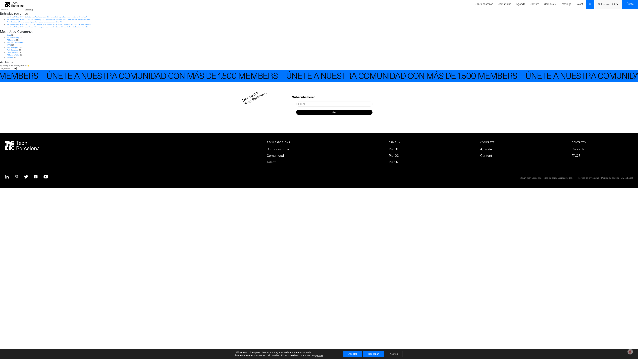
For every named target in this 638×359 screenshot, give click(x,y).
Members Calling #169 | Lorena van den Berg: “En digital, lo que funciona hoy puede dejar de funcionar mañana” (49, 19)
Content (534, 4)
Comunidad (504, 4)
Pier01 (393, 149)
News (9, 35)
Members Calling (13, 37)
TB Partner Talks (13, 55)
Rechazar (373, 353)
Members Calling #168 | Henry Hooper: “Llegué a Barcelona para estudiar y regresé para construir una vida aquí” (49, 24)
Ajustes (394, 353)
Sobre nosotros (484, 4)
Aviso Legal (627, 178)
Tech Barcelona (12, 50)
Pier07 (394, 162)
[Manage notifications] (630, 351)
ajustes (319, 355)
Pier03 (394, 156)
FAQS (576, 156)
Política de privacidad (588, 178)
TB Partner (11, 40)
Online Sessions (12, 52)
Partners (10, 57)
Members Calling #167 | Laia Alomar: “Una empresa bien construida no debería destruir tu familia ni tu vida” (47, 27)
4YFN (9, 45)
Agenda (520, 4)
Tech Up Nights (12, 47)
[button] (615, 4)
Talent (579, 4)
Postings (566, 4)
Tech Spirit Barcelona (15, 42)
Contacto (578, 149)
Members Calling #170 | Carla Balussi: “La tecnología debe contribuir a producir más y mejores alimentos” (47, 17)
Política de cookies (610, 178)
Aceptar (352, 353)
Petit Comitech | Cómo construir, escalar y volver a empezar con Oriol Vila (34, 22)
